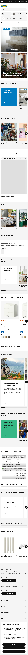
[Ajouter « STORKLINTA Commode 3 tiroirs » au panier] (2, 332)
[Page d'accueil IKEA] (4, 6)
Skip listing (3, 248)
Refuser (14, 647)
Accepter (14, 644)
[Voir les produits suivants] (26, 14)
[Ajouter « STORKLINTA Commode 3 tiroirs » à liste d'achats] (6, 332)
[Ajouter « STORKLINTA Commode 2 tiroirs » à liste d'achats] (25, 332)
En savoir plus (4, 577)
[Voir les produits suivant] (26, 99)
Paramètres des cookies (14, 651)
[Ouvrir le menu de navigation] (25, 5)
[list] (14, 14)
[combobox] (13, 9)
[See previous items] (2, 250)
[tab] (8, 158)
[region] (14, 638)
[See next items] (2, 253)
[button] (7, 461)
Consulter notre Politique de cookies (11, 641)
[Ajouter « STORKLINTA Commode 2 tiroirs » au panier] (21, 332)
